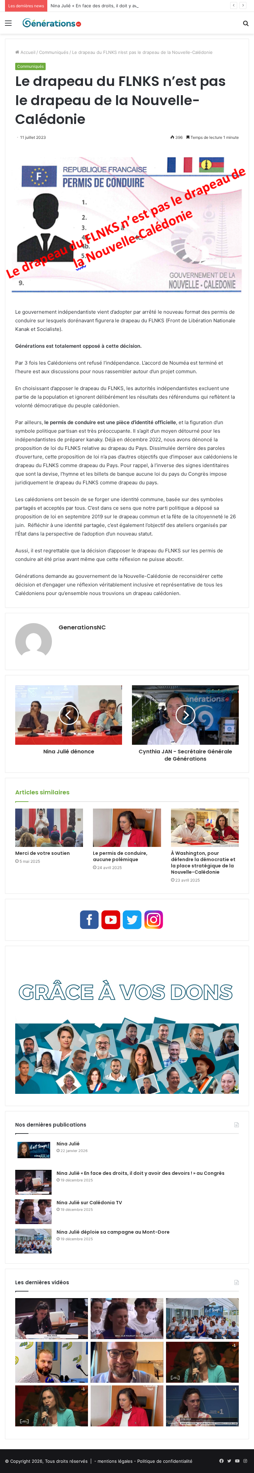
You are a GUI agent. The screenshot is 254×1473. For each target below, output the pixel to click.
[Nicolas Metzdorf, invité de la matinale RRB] (51, 1362)
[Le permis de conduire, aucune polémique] (127, 828)
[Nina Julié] (33, 1152)
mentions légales (115, 1461)
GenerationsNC (82, 627)
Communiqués (53, 52)
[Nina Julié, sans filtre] (202, 1362)
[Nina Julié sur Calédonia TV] (33, 1211)
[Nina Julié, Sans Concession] (51, 1405)
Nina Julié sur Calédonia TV (89, 1202)
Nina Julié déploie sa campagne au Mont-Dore (113, 1232)
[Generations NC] (51, 23)
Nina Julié (68, 1143)
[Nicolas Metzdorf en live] (127, 1362)
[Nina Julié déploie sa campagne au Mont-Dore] (33, 1241)
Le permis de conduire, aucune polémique (120, 856)
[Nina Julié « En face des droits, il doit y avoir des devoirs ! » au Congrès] (33, 1182)
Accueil (27, 52)
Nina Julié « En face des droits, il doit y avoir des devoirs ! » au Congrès (125, 5)
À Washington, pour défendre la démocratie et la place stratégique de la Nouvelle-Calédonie (203, 862)
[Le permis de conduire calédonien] (202, 1405)
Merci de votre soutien (42, 853)
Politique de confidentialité (164, 1461)
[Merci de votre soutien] (49, 828)
